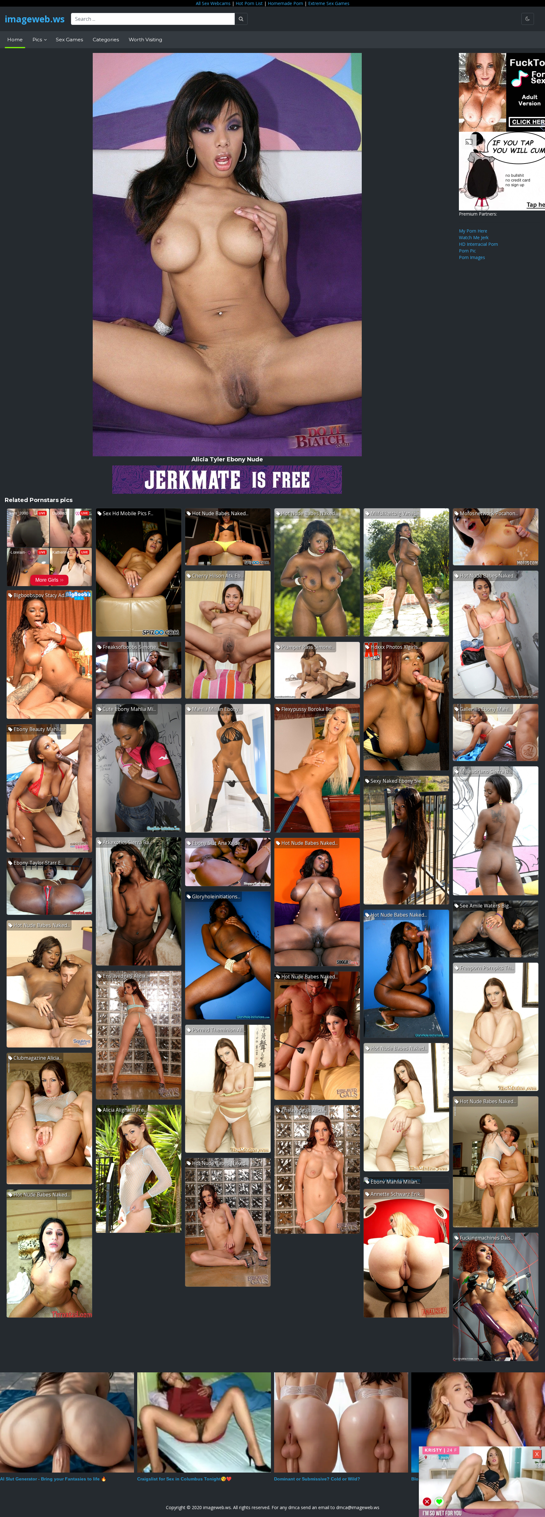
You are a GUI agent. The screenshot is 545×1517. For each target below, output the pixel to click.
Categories (106, 40)
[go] (241, 19)
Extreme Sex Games (328, 3)
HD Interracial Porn (478, 244)
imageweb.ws (35, 19)
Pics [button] (37, 40)
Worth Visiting (145, 40)
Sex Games (69, 40)
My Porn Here (473, 231)
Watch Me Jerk (474, 237)
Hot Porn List (249, 3)
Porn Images (472, 257)
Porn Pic (467, 251)
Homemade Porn (285, 3)
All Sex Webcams (213, 3)
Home (15, 40)
